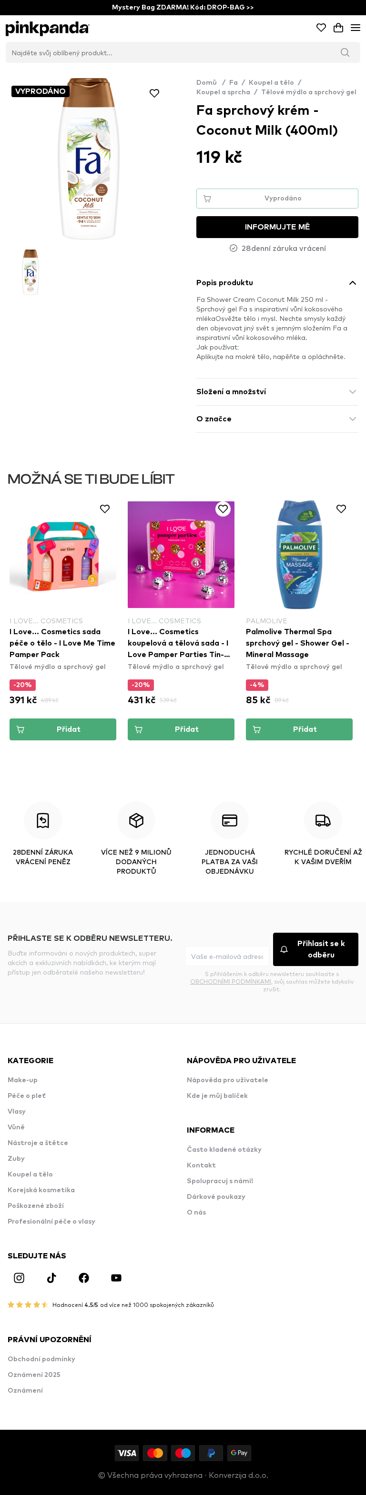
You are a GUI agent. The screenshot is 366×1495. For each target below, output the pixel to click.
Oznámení (25, 1390)
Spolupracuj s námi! (220, 1181)
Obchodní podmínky (41, 1359)
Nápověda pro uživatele (227, 1080)
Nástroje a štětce (38, 1143)
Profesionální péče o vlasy (51, 1221)
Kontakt (201, 1165)
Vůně (16, 1127)
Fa (233, 83)
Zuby (16, 1159)
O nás (196, 1212)
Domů (210, 83)
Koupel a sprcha (223, 92)
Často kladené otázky (224, 1149)
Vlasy (17, 1111)
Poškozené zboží (36, 1206)
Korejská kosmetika (41, 1190)
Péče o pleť (27, 1096)
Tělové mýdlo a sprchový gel (308, 92)
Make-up (23, 1080)
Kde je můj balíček (217, 1096)
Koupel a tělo (271, 83)
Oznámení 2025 (34, 1375)
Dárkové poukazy (216, 1197)
